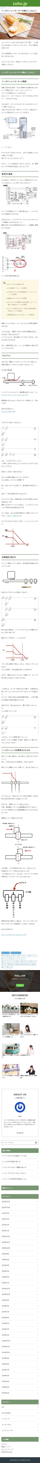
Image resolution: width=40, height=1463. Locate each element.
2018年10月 (6, 1352)
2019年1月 (5, 1335)
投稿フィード (6, 1447)
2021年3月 (5, 1219)
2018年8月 (5, 1364)
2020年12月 (6, 1236)
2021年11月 (6, 1201)
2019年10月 (6, 1294)
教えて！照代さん (13, 516)
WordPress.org (6, 1452)
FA (3, 1407)
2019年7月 (5, 1312)
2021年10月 (6, 1207)
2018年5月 (5, 1381)
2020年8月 (5, 1254)
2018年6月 (5, 1375)
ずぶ (15, 955)
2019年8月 (5, 1306)
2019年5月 (5, 1323)
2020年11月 (6, 1242)
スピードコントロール (9, 961)
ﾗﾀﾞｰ (4, 967)
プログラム (26, 961)
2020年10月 (6, 1248)
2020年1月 (5, 1283)
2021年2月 (5, 1225)
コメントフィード (7, 1449)
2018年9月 (5, 1358)
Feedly (19, 985)
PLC (4, 955)
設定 (29, 964)
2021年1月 (5, 1230)
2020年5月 (5, 1265)
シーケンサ (6, 952)
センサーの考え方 (7, 411)
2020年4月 (5, 1271)
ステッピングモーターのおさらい (12, 935)
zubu (10, 955)
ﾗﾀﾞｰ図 (10, 967)
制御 (18, 964)
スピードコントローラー (18, 958)
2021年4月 (5, 1213)
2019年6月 (5, 1317)
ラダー (5, 964)
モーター (34, 961)
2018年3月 (5, 1393)
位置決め (12, 964)
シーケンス (6, 958)
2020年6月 (5, 1259)
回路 (24, 964)
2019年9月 (5, 1300)
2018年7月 (5, 1370)
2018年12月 (6, 1341)
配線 (34, 964)
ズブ (19, 961)
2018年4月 (5, 1387)
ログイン (4, 1444)
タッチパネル (6, 1424)
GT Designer (6, 1413)
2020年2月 (5, 1277)
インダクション (24, 955)
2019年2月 (5, 1329)
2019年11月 (6, 1288)
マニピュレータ (16, 952)
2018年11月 (6, 1346)
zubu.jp (20, 3)
